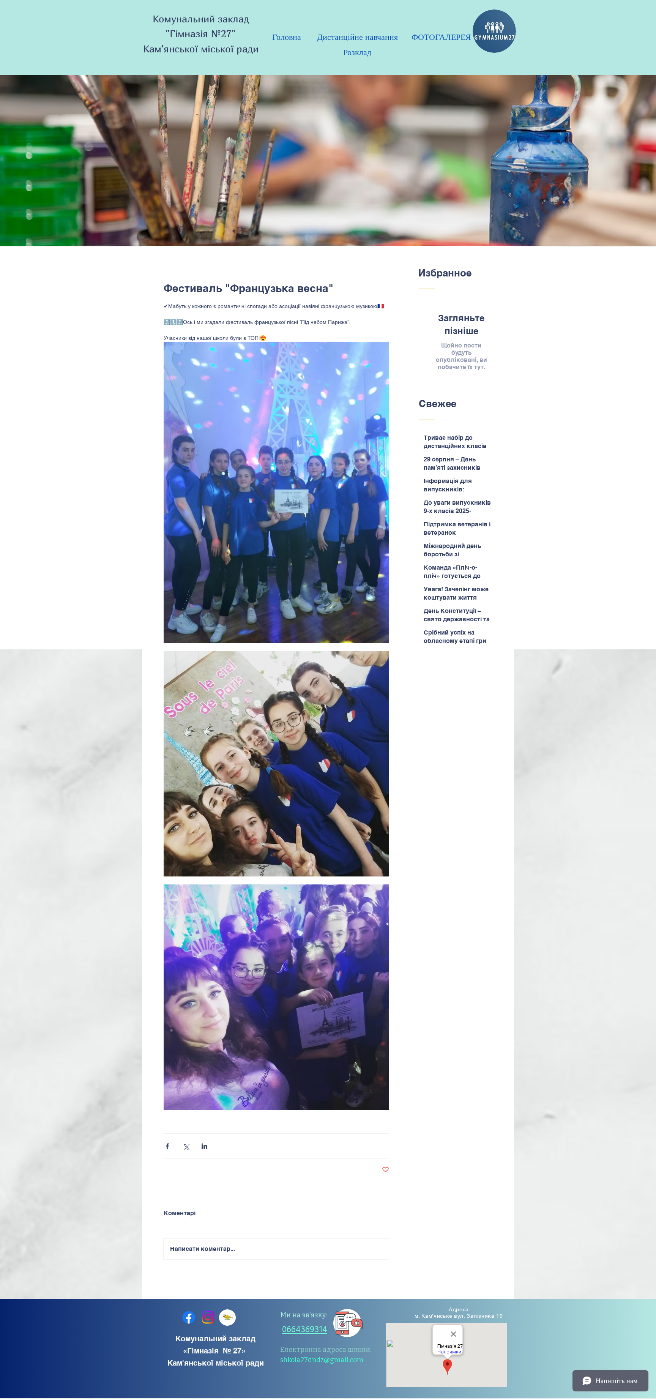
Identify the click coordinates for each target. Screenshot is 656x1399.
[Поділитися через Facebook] (167, 1146)
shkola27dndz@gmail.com (321, 1360)
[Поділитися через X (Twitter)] (185, 1146)
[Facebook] (188, 1317)
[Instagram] (208, 1317)
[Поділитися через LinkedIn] (204, 1146)
